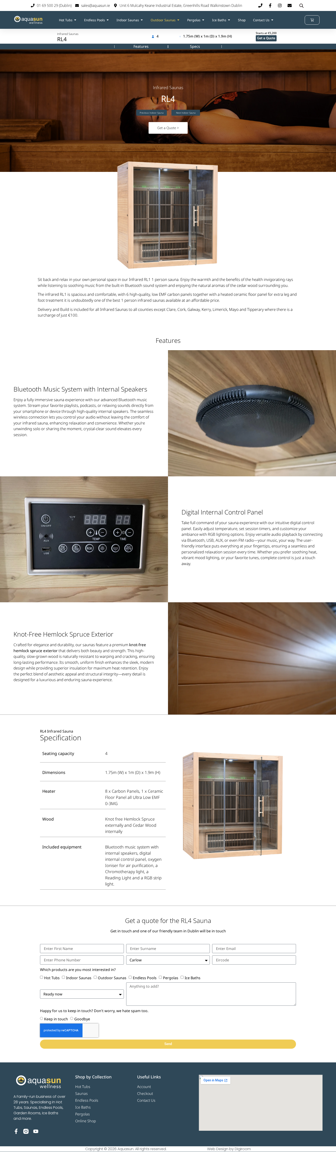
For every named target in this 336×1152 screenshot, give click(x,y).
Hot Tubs (52, 977)
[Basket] (312, 20)
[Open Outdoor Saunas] (178, 20)
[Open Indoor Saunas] (141, 20)
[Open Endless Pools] (107, 20)
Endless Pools (145, 977)
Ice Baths (192, 977)
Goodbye (82, 1018)
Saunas (81, 1093)
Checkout (145, 1093)
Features (141, 46)
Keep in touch (56, 1018)
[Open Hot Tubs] (75, 20)
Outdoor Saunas (112, 977)
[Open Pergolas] (203, 20)
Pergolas (170, 977)
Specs (195, 46)
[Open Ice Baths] (229, 20)
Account (144, 1086)
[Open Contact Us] (272, 20)
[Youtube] (35, 1131)
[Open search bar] (301, 6)
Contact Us (146, 1100)
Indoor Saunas (78, 977)
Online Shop (85, 1121)
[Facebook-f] (16, 1131)
